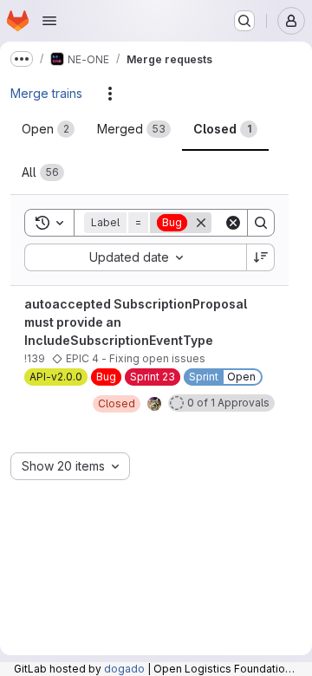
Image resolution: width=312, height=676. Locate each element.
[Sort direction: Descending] (261, 257)
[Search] (261, 223)
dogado (124, 668)
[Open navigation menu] (49, 21)
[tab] (48, 129)
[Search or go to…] (244, 20)
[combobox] (135, 257)
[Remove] (201, 222)
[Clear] (233, 222)
